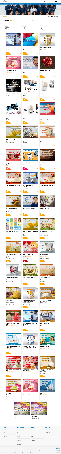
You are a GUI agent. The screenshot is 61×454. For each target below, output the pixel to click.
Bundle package (25, 28)
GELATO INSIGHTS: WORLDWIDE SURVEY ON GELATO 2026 (12, 231)
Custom (42, 29)
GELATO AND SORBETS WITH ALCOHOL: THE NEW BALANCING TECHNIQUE (47, 301)
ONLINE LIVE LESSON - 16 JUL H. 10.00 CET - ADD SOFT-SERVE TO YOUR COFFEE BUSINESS (13, 93)
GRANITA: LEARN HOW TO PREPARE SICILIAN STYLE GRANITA (13, 324)
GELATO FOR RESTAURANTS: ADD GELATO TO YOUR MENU (13, 370)
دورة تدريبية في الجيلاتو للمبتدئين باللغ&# (11, 139)
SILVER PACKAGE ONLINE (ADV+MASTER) (12, 277)
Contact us (46, 431)
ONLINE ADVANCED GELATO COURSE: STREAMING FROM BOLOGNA (13, 255)
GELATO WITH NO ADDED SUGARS (45, 277)
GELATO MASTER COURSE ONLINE (28, 254)
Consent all (58, 448)
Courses (6, 16)
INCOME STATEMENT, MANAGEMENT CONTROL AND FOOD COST (30, 324)
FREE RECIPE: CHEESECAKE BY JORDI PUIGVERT (13, 185)
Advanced (24, 27)
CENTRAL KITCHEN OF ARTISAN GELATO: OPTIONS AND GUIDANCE (47, 370)
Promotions (44, 49)
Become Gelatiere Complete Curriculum (10, 25)
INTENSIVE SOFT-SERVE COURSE (27, 392)
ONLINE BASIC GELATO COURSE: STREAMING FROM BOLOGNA (30, 231)
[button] (46, 1)
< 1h (41, 25)
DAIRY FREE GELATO (9, 300)
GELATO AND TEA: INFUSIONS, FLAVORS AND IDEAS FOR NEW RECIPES (13, 393)
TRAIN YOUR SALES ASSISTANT (44, 346)
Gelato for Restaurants (19, 441)
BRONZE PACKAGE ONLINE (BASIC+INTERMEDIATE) (47, 139)
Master (32, 436)
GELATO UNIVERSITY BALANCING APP (28, 162)
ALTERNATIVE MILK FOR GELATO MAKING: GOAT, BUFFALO (47, 393)
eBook (6, 28)
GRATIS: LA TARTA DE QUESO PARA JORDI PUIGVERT (47, 185)
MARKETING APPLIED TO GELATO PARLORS (46, 323)
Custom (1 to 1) (7, 27)
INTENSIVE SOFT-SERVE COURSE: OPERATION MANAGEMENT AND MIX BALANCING (12, 70)
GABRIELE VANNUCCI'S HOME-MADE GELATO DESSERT (46, 93)
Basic (23, 25)
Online (8, 48)
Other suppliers (5, 436)
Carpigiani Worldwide (47, 432)
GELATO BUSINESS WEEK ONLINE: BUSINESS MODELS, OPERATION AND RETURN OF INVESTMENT (29, 186)
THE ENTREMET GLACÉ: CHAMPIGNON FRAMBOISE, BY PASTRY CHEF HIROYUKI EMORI (47, 70)
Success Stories (5, 432)
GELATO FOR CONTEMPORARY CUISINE (11, 208)
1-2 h (41, 26)
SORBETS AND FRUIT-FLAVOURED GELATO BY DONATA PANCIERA (38, 416)
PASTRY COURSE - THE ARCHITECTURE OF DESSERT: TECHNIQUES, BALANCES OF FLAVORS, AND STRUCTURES (13, 163)
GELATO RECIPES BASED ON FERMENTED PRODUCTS (29, 208)
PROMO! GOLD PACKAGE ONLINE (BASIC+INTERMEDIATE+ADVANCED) (45, 47)
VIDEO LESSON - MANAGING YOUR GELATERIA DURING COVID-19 (29, 93)
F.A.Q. (4, 437)
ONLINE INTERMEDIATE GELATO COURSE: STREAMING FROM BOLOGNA (46, 231)
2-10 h (41, 27)
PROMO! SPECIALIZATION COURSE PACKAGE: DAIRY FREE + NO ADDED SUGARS (29, 301)
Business (27, 188)
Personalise (58, 450)
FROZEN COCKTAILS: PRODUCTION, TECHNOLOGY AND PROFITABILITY (47, 116)
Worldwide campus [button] (51, 1)
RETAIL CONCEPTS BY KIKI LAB (44, 208)
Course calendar (19, 444)
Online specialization (11, 48)
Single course (6, 26)
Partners (5, 433)
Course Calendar (56, 16)
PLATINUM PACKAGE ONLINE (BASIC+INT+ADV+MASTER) (44, 255)
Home (4, 16)
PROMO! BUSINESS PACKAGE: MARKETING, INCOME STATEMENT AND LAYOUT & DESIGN (29, 347)
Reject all (58, 452)
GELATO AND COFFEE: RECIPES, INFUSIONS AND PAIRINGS (30, 139)
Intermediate (24, 26)
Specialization (19, 436)
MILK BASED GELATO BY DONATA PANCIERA (21, 415)
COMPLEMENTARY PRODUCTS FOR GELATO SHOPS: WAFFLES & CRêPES (30, 370)
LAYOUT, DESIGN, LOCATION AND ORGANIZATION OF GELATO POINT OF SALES (13, 347)
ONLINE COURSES (50, 16)
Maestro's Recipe (19, 440)
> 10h (41, 28)
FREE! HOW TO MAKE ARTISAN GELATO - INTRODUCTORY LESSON (29, 278)
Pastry (9, 165)
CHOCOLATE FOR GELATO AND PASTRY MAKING (47, 162)
